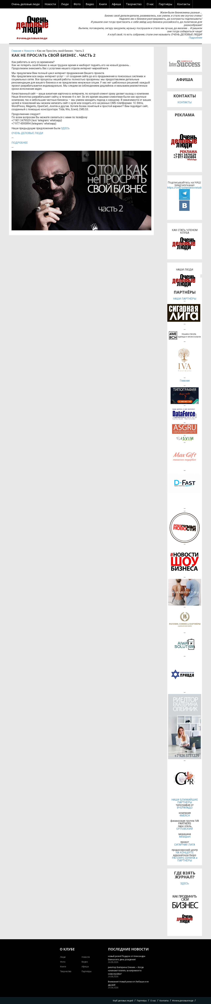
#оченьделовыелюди (31, 38)
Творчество (134, 4)
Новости (50, 4)
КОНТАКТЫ (185, 102)
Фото (77, 4)
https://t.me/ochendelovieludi (184, 187)
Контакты (183, 4)
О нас (150, 4)
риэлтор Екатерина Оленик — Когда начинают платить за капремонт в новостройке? (126, 970)
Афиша (116, 4)
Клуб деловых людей (123, 1000)
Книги (103, 4)
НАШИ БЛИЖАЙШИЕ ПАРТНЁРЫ (184, 801)
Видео (90, 4)
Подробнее (195, 37)
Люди (65, 4)
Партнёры (165, 4)
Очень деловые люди (26, 4)
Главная (16, 50)
